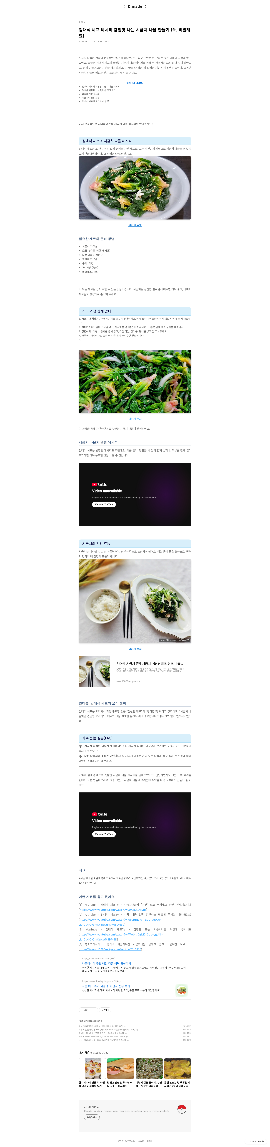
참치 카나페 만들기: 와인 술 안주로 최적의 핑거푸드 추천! (101, 1026)
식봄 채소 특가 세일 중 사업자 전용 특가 (106, 986)
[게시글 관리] (94, 1010)
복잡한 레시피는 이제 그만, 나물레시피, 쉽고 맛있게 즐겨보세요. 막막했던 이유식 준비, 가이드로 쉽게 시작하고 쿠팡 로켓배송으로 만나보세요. (134, 969)
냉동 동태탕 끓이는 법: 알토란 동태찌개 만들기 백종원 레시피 (102, 1040)
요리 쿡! (83, 1021)
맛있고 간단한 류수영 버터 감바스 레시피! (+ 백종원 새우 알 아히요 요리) (107, 1029)
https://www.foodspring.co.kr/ (98, 981)
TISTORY (131, 1141)
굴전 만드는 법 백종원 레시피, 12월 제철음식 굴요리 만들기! (102, 1036)
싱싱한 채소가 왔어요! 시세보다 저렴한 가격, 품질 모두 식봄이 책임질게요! (121, 990)
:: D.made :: (135, 6)
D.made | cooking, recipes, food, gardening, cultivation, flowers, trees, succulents (126, 1110)
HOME (149, 1141)
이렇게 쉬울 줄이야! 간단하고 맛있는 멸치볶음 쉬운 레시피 (101, 1033)
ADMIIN (141, 1141)
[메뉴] (8, 6)
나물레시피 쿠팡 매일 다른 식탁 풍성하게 (106, 963)
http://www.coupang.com (96, 958)
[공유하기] (90, 1010)
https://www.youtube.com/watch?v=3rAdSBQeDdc (113, 910)
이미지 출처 (135, 225)
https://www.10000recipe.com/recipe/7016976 (110, 949)
